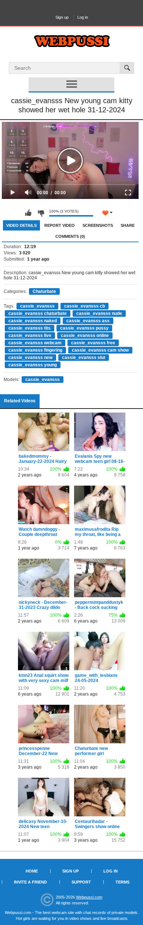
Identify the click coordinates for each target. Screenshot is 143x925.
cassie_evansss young (32, 364)
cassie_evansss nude (99, 313)
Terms (122, 882)
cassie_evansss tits (29, 328)
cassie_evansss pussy (84, 328)
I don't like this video (40, 212)
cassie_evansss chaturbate (37, 313)
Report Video (59, 225)
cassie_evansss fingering (35, 350)
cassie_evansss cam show (100, 350)
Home (32, 871)
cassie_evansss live (29, 335)
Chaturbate (44, 291)
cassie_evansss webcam (35, 342)
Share (128, 225)
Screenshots (97, 225)
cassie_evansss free (93, 342)
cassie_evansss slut (83, 357)
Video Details (21, 225)
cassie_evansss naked (32, 320)
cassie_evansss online (85, 335)
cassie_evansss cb (84, 306)
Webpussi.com (89, 897)
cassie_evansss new (30, 357)
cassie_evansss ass (88, 320)
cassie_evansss (37, 306)
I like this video (28, 212)
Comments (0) (70, 236)
